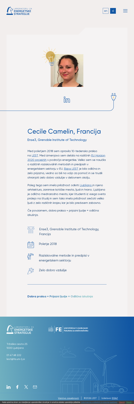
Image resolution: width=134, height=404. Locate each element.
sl (113, 10)
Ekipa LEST (71, 168)
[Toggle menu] (125, 11)
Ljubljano (86, 185)
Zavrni (122, 402)
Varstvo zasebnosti (68, 398)
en (105, 10)
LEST (35, 155)
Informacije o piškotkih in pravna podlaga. (99, 402)
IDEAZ (115, 398)
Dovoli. (129, 402)
